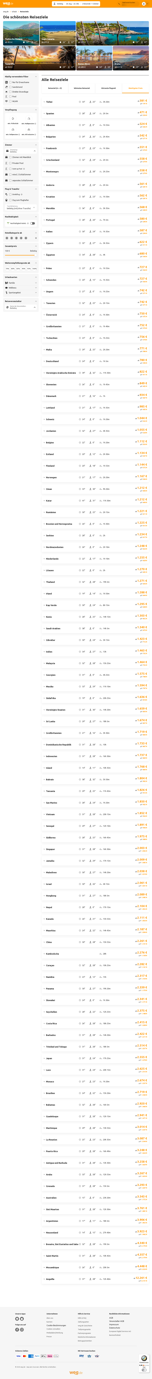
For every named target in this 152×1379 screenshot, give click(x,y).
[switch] (144, 1370)
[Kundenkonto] (145, 3)
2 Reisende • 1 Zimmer (90, 4)
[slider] (35, 255)
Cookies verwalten (53, 1329)
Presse (49, 1337)
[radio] (7, 238)
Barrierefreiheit (115, 1335)
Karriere (49, 1322)
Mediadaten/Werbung (55, 1333)
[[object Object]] (13, 118)
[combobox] (21, 151)
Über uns (50, 1318)
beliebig (60, 4)
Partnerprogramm (84, 1333)
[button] (36, 238)
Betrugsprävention (85, 1341)
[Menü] (148, 1355)
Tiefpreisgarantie (84, 1329)
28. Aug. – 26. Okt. (72, 4)
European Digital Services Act (120, 1331)
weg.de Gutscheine (85, 1326)
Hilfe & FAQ (82, 1318)
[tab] (55, 88)
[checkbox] (10, 82)
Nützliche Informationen (87, 1337)
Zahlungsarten (83, 1322)
